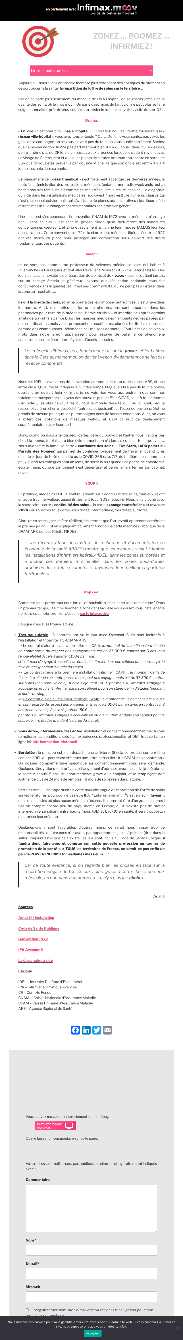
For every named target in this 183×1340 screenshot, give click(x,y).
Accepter (92, 1333)
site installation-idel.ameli (55, 742)
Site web (33, 1287)
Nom (31, 1240)
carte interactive (94, 613)
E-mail (32, 1263)
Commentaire (38, 1180)
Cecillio (158, 896)
